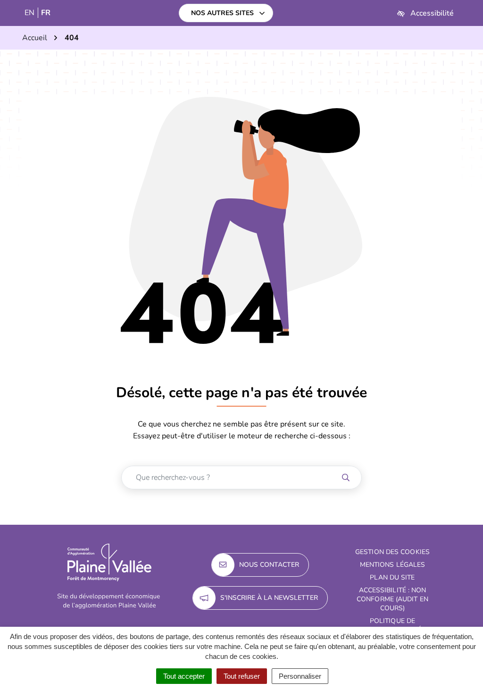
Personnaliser (300, 676)
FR (45, 13)
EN (29, 13)
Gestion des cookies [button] (392, 551)
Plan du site (392, 577)
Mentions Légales (392, 564)
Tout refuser (242, 676)
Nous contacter (269, 564)
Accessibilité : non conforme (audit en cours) (392, 599)
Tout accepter (184, 676)
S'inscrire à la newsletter (269, 597)
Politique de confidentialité (392, 625)
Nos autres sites (222, 13)
